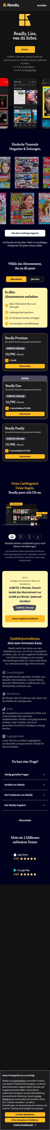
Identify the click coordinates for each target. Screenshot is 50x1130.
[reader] (20, 536)
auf (27, 66)
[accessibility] (29, 536)
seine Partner (19, 1080)
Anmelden (42, 5)
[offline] (38, 536)
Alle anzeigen (25, 820)
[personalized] (12, 536)
